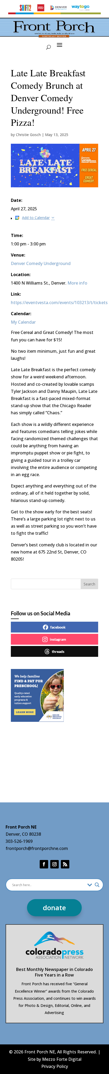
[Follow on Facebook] (44, 864)
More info (77, 283)
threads (58, 651)
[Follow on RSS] (65, 864)
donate (54, 907)
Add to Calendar (36, 217)
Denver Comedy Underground (41, 263)
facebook (58, 627)
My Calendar (23, 322)
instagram (58, 639)
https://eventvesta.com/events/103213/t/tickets (59, 302)
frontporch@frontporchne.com (37, 848)
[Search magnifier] (97, 885)
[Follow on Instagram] (54, 864)
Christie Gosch (28, 134)
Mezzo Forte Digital (61, 1059)
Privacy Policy (54, 1066)
